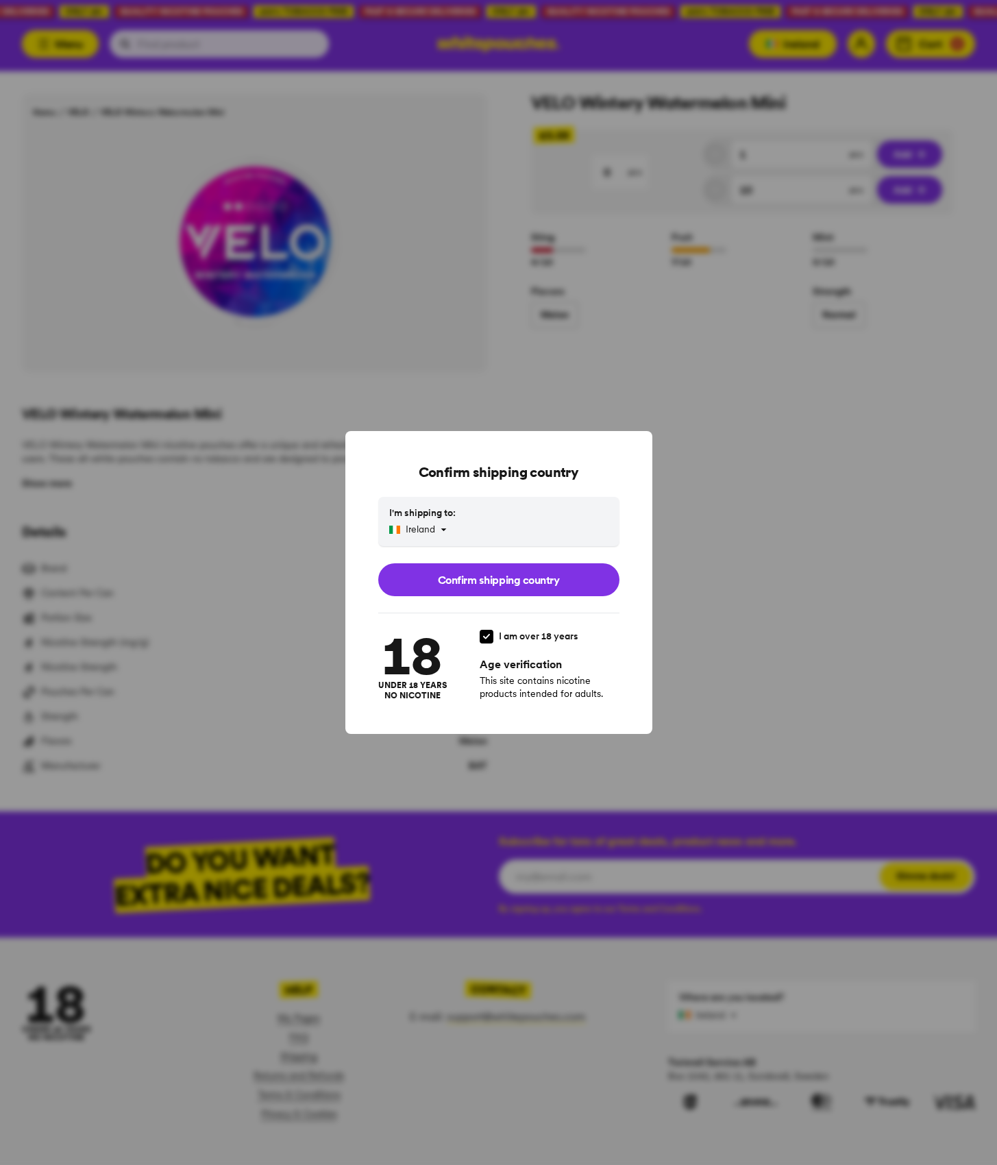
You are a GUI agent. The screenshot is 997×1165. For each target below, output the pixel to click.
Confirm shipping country (498, 580)
